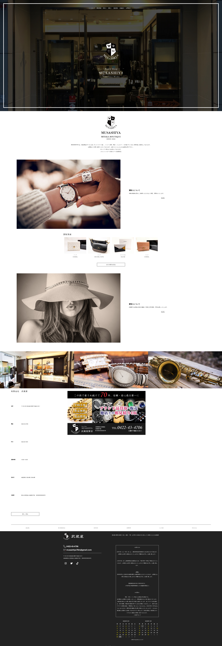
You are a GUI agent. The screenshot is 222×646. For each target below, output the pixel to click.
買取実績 (99, 8)
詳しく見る (25, 514)
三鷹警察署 (128, 527)
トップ (93, 8)
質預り (104, 8)
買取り (110, 8)
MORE (163, 198)
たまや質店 (161, 527)
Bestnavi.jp (194, 527)
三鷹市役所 (96, 527)
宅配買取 (115, 8)
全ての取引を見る (111, 264)
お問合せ (128, 8)
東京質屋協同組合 (61, 527)
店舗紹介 (122, 8)
